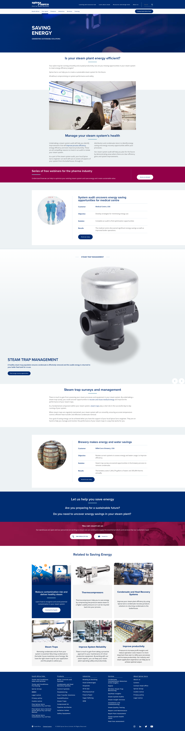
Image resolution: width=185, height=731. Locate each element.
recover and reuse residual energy (101, 399)
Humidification (62, 698)
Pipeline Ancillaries (64, 707)
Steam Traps (51, 646)
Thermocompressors (92, 592)
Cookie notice (37, 701)
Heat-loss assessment (116, 721)
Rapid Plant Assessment (117, 713)
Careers (136, 683)
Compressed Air (63, 704)
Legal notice (36, 695)
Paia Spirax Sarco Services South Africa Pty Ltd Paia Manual (41, 710)
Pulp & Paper (87, 695)
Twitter (146, 726)
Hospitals (86, 686)
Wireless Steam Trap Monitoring (115, 689)
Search (152, 4)
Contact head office (141, 686)
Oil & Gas (86, 689)
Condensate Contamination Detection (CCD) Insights (117, 681)
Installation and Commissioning (114, 703)
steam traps (95, 406)
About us (137, 679)
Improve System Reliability (92, 646)
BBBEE (34, 692)
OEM (84, 701)
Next (182, 381)
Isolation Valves (63, 710)
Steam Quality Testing (116, 707)
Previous (175, 381)
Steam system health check (116, 717)
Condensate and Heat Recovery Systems (133, 593)
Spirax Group (37, 689)
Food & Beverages (89, 683)
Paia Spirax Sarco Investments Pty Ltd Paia (41, 705)
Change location (47, 726)
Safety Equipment (64, 713)
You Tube (151, 726)
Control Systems (63, 689)
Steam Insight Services (116, 700)
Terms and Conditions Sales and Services (40, 680)
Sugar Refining (88, 698)
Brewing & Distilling (90, 679)
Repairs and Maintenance (117, 710)
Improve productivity (133, 646)
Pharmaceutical (88, 692)
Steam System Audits (116, 697)
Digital (110, 686)
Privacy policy (37, 698)
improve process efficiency (76, 145)
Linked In (140, 726)
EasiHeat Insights (114, 694)
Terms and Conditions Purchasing (40, 685)
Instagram (134, 726)
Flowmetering (62, 692)
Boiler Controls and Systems (64, 680)
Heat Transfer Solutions (66, 695)
